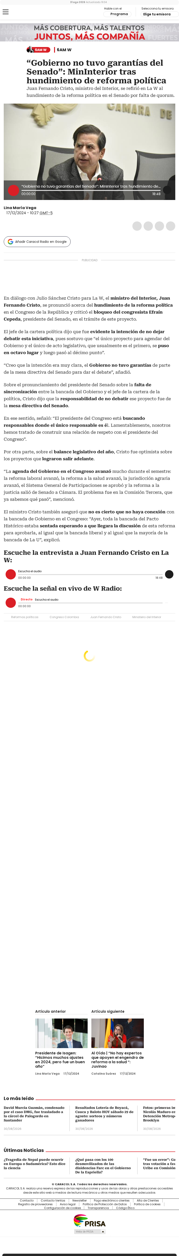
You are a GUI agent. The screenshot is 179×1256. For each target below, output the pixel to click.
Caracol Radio (22, 12)
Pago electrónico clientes (112, 1200)
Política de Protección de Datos (105, 1204)
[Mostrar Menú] (5, 11)
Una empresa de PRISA (89, 1220)
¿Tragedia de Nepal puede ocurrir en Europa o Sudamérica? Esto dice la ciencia (34, 1164)
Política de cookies (147, 1204)
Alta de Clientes (148, 1200)
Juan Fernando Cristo (105, 617)
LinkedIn (159, 226)
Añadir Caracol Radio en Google (41, 241)
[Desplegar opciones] (167, 190)
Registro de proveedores (35, 1204)
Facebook (137, 226)
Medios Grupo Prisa (89, 1231)
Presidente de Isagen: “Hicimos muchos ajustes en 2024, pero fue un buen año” (60, 1059)
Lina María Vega (20, 207)
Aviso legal (68, 1204)
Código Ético (125, 1208)
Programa (119, 14)
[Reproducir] (13, 190)
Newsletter (79, 1200)
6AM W (64, 50)
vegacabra (39, 208)
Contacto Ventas (53, 1200)
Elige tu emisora (157, 14)
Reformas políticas (24, 617)
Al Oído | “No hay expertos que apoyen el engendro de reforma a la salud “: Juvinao (117, 1059)
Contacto (27, 1200)
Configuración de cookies (62, 1208)
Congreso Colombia (64, 617)
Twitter (148, 226)
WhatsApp (170, 226)
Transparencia (98, 1208)
